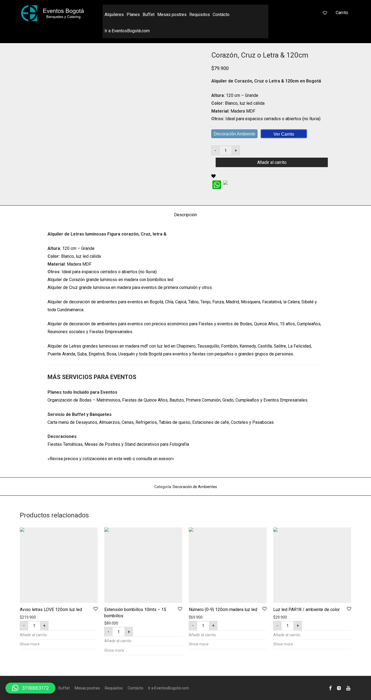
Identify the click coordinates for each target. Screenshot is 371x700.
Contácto (221, 14)
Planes (133, 14)
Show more (30, 644)
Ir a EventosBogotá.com (127, 30)
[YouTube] (348, 688)
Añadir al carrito (272, 162)
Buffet (149, 14)
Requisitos (199, 14)
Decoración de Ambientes (195, 487)
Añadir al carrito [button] (33, 635)
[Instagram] (339, 688)
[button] (30, 688)
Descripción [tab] (185, 214)
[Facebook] (330, 688)
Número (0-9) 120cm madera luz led (223, 609)
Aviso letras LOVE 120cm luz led (51, 609)
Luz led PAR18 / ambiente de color (306, 609)
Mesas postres (172, 14)
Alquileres (114, 14)
